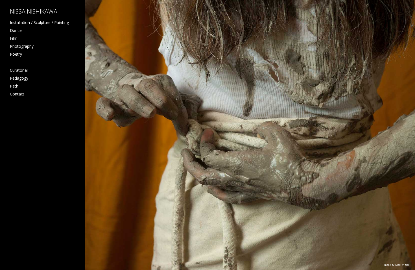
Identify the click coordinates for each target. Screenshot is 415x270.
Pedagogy (19, 78)
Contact (17, 94)
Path (14, 86)
